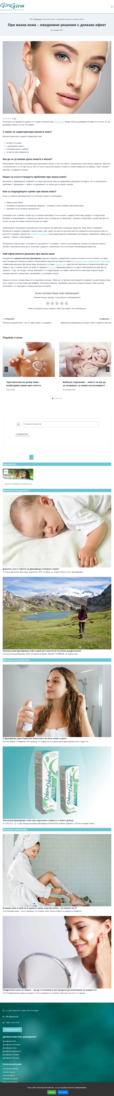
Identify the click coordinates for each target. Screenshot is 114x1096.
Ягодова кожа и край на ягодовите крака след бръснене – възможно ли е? (40, 908)
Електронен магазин (10, 1068)
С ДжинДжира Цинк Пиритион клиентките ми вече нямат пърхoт (35, 738)
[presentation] (29, 359)
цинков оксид (60, 264)
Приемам (52, 1092)
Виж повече (63, 1092)
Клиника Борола (9, 1072)
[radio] (48, 303)
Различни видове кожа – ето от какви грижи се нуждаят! (27, 321)
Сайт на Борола (9, 1075)
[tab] (52, 398)
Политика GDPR (12, 1030)
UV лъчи (52, 267)
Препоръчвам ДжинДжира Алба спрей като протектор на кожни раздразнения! (42, 651)
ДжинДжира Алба (9, 1041)
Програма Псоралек (10, 1079)
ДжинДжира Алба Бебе (11, 1044)
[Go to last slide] (6, 369)
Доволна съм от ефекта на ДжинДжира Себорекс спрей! (31, 569)
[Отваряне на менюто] (112, 6)
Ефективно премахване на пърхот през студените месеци (86, 321)
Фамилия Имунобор (10, 1082)
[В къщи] (31, 19)
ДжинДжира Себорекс (11, 1054)
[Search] (31, 457)
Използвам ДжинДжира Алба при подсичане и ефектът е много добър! (38, 820)
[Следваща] (108, 369)
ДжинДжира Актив (9, 1048)
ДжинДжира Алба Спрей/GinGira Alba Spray (90, 261)
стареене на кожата (39, 234)
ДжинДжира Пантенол (11, 1058)
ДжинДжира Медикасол (12, 1051)
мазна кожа (59, 122)
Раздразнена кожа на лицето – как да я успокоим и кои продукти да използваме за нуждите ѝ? (50, 990)
